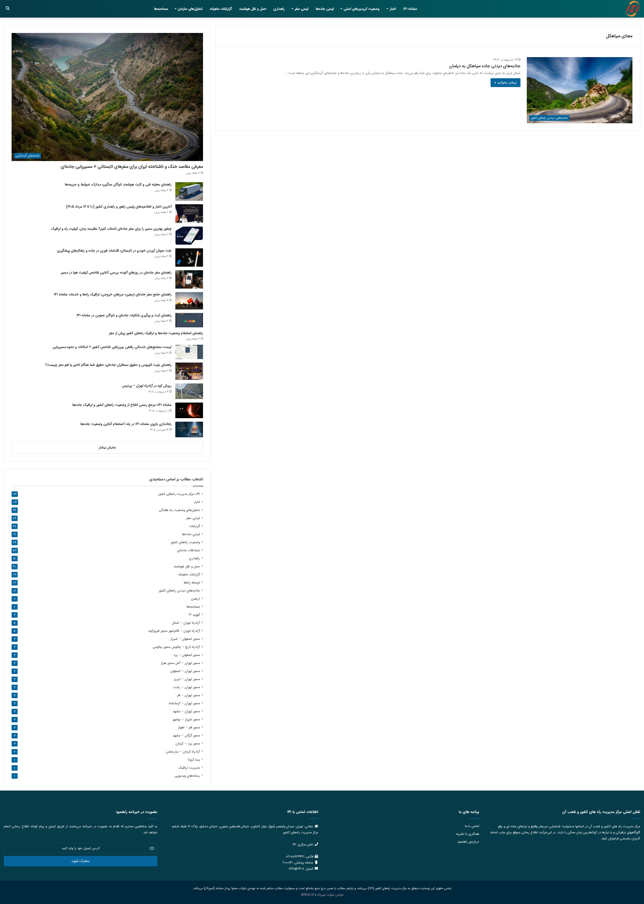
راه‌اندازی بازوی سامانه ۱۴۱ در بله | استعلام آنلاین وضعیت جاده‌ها (126, 424)
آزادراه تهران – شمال (186, 622)
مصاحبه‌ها (161, 9)
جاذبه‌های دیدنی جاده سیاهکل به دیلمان (484, 66)
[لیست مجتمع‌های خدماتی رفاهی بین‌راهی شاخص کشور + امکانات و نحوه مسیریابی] (189, 352)
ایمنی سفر (301, 9)
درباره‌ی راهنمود (468, 841)
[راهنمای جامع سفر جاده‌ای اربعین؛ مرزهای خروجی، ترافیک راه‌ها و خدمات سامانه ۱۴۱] (189, 300)
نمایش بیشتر (107, 447)
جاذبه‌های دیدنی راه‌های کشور (179, 590)
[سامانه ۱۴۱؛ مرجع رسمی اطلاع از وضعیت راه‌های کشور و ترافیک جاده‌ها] (189, 410)
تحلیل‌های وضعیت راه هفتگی (179, 510)
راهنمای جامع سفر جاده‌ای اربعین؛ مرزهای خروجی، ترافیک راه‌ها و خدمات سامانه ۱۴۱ (113, 294)
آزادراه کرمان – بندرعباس (183, 751)
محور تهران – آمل (180, 663)
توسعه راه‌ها (192, 582)
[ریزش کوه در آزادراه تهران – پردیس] (189, 391)
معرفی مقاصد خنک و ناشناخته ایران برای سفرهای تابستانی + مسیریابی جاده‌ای (132, 166)
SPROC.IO (307, 894)
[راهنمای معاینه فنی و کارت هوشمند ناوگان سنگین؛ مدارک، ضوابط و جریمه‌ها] (189, 191)
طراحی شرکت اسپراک (330, 894)
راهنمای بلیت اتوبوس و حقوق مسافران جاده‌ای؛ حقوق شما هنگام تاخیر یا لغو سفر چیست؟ (108, 365)
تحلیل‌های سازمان (190, 9)
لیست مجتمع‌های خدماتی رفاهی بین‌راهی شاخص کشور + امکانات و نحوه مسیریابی (112, 347)
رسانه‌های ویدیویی (187, 775)
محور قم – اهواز (189, 727)
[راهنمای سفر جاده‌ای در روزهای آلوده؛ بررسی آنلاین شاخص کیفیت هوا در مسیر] (189, 279)
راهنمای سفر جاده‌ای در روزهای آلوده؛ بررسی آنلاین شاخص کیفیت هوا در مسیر (116, 272)
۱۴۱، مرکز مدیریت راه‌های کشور (179, 494)
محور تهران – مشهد (186, 711)
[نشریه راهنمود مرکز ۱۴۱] (632, 9)
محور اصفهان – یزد (186, 655)
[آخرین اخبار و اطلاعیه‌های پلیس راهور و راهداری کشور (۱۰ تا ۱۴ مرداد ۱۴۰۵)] (189, 213)
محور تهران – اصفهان (185, 671)
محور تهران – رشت (186, 687)
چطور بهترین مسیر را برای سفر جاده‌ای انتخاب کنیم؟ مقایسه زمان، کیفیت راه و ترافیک (111, 228)
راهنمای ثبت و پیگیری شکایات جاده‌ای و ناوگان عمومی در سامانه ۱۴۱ (124, 315)
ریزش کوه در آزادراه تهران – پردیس (147, 385)
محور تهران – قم (188, 695)
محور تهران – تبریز (187, 679)
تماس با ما (472, 826)
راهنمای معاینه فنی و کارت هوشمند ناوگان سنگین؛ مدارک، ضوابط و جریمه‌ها (118, 184)
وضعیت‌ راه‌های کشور (185, 542)
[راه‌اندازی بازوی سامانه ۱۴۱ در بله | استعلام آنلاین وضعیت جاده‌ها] (189, 429)
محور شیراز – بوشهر (186, 719)
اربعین (195, 598)
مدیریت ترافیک (189, 767)
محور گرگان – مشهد (186, 735)
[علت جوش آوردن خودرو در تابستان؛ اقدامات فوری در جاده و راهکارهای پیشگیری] (189, 257)
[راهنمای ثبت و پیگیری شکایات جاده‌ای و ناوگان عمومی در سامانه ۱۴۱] (189, 320)
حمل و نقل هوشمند (252, 9)
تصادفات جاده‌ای (188, 550)
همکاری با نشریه (467, 834)
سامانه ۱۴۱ (410, 9)
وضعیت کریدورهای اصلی (362, 9)
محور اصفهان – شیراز (185, 639)
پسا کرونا (194, 759)
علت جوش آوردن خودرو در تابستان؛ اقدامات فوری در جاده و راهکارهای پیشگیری (114, 250)
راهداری (279, 9)
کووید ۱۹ (194, 614)
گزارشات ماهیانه (221, 9)
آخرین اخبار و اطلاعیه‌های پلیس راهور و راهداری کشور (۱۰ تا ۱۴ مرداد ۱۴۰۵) (119, 206)
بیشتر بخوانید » (505, 82)
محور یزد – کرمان (188, 743)
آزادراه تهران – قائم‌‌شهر (174, 631)
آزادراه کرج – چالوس (176, 647)
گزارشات (194, 526)
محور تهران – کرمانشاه (184, 703)
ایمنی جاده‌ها (325, 9)
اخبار (393, 9)
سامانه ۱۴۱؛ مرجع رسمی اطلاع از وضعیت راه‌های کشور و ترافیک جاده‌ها (122, 405)
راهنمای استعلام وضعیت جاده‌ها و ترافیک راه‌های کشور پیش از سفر (156, 333)
